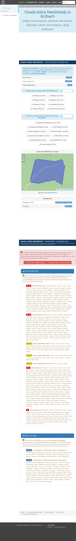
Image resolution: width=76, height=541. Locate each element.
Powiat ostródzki (49, 6)
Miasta (54, 2)
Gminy (48, 2)
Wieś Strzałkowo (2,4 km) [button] (37, 131)
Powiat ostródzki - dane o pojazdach (59, 262)
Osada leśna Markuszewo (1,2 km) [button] (48, 123)
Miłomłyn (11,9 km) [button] (57, 95)
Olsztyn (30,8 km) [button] (38, 109)
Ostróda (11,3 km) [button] (40, 95)
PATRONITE (51, 525)
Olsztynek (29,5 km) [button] (57, 104)
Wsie (60, 2)
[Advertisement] (9, 28)
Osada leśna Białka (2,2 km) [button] (38, 127)
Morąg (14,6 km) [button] (39, 100)
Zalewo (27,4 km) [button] (39, 104)
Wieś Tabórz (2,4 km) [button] (60, 127)
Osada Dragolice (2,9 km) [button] (59, 131)
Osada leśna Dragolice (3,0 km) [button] (39, 136)
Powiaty (42, 2)
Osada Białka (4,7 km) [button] (58, 140)
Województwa (32, 2)
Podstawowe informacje (5, 9)
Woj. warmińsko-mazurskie (34, 6)
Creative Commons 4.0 (23, 525)
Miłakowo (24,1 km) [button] (56, 100)
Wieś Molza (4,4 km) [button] (61, 136)
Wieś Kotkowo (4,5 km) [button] (38, 140)
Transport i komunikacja (10, 15)
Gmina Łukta (59, 6)
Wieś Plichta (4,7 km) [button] (48, 144)
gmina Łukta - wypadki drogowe (35, 262)
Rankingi (22, 2)
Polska (22, 6)
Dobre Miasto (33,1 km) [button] (57, 109)
